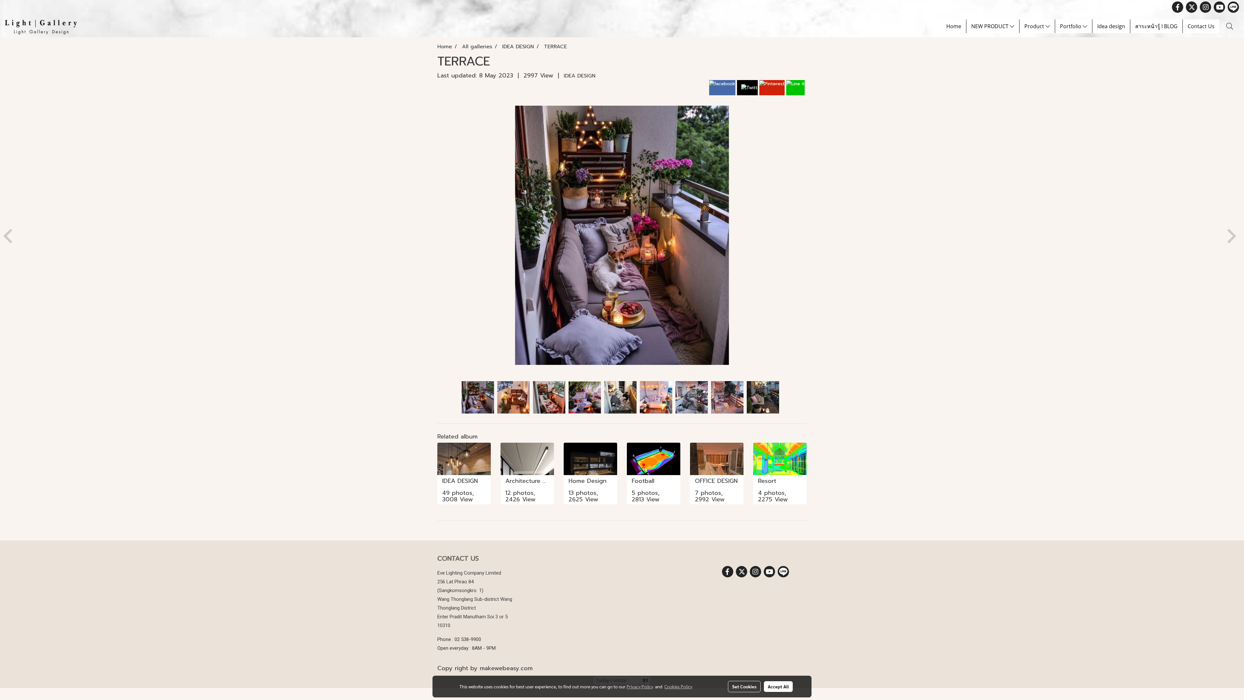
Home (953, 26)
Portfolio (1071, 26)
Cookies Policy (678, 686)
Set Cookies (744, 686)
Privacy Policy (640, 686)
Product (1034, 26)
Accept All (778, 686)
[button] (1230, 26)
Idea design (1111, 26)
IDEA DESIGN (579, 76)
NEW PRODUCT (990, 26)
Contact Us (1201, 26)
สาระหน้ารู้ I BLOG (1156, 26)
